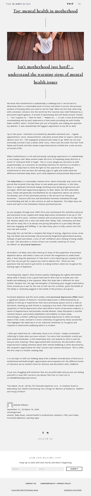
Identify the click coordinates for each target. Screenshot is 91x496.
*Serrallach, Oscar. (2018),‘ (45, 389)
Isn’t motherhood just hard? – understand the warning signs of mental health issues (45, 74)
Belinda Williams (21, 405)
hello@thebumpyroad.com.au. (23, 378)
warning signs (33, 418)
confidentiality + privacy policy (55, 484)
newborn (58, 415)
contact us (30, 484)
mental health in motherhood (39, 415)
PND (66, 415)
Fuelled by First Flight (73, 490)
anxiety (10, 415)
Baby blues (20, 415)
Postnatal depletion (16, 418)
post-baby (73, 415)
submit (74, 469)
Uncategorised (14, 412)
